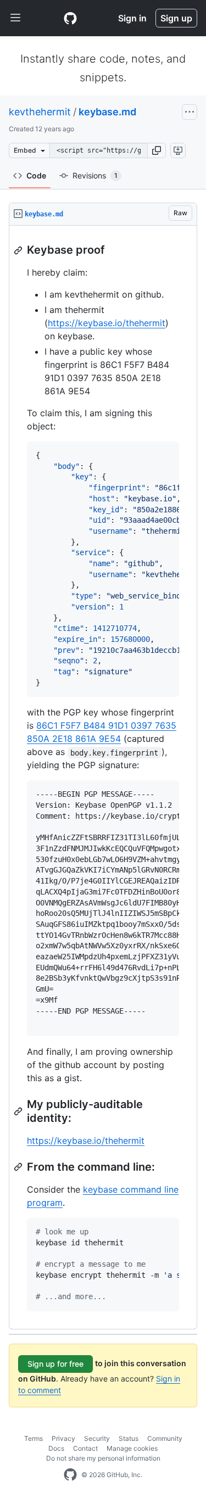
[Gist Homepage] (70, 18)
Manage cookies (132, 1448)
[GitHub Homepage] (70, 1475)
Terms (33, 1438)
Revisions (95, 175)
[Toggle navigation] (15, 18)
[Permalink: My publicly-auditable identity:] (19, 1111)
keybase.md (107, 112)
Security (97, 1438)
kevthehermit (40, 112)
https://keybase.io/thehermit (106, 322)
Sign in (132, 18)
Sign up (176, 18)
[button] (156, 150)
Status (128, 1438)
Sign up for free (55, 1363)
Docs (56, 1448)
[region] (103, 777)
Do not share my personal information (103, 1458)
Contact (85, 1448)
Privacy (63, 1438)
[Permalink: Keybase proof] (19, 250)
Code (36, 175)
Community (164, 1438)
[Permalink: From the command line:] (19, 1167)
